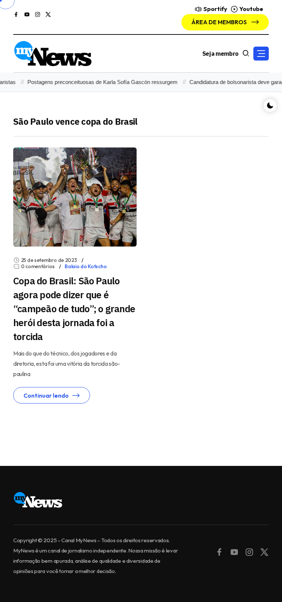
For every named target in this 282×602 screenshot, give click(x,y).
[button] (261, 54)
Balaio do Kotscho (85, 266)
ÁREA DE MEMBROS (219, 22)
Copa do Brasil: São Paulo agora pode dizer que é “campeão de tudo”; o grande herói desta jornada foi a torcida (74, 308)
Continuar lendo (46, 395)
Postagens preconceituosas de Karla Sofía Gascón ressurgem (97, 82)
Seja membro (220, 53)
